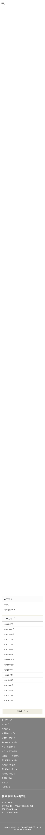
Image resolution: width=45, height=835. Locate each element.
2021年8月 (9, 639)
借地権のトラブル (8, 733)
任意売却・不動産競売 (10, 756)
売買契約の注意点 (8, 765)
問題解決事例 (10, 610)
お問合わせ (6, 729)
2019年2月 (9, 690)
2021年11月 (9, 629)
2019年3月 (9, 685)
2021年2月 (9, 655)
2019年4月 (9, 680)
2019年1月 (9, 695)
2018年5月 (9, 700)
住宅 (7, 605)
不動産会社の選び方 (9, 769)
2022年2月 (9, 624)
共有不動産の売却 (8, 747)
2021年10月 (10, 634)
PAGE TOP (41, 808)
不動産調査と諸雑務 (9, 760)
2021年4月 (9, 650)
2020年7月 (9, 670)
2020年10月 (10, 665)
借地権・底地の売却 (9, 738)
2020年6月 (9, 675)
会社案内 (5, 783)
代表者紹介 (6, 787)
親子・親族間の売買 (9, 751)
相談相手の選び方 (8, 774)
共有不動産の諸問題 (9, 742)
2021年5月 (9, 644)
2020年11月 (9, 660)
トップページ (7, 720)
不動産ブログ (22, 711)
